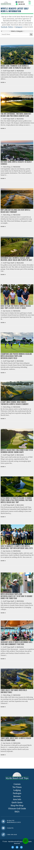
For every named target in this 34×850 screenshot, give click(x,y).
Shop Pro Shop (17, 805)
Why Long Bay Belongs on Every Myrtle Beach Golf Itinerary (15, 211)
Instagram (18, 27)
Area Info (17, 799)
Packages (17, 793)
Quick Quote (21, 2)
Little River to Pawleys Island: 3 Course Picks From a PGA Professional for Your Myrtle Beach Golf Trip (16, 500)
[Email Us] (3, 828)
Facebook (4, 27)
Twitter (10, 27)
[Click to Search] (31, 34)
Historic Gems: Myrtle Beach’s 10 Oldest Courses (16, 163)
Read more (2, 82)
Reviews (17, 796)
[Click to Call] (3, 834)
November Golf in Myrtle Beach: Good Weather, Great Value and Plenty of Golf (16, 259)
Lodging (17, 790)
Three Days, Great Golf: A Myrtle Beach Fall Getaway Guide (16, 739)
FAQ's (17, 812)
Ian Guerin (7, 311)
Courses (17, 784)
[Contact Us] (3, 821)
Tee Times (17, 787)
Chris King (7, 167)
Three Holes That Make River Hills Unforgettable (14, 691)
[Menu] (30, 3)
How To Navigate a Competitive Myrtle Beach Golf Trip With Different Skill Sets (17, 547)
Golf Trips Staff (8, 71)
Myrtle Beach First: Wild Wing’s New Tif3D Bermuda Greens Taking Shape (17, 451)
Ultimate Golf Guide (17, 808)
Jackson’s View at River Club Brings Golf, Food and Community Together (17, 643)
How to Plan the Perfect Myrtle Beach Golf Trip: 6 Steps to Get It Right (16, 307)
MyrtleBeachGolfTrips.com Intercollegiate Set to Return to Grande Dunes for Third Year (16, 596)
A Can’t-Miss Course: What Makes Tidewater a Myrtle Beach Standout (15, 403)
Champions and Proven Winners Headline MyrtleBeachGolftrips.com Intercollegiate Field (16, 356)
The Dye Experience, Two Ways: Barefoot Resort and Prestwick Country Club (16, 115)
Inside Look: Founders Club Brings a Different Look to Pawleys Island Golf (15, 67)
